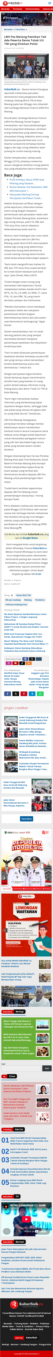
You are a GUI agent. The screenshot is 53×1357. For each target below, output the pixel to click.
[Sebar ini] (7, 693)
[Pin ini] (24, 693)
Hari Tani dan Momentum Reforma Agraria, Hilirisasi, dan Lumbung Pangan (22, 1290)
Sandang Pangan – (29, 1344)
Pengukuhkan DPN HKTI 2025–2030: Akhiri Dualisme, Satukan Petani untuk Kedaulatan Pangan (23, 1260)
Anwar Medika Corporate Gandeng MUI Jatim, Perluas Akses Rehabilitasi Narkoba (32, 743)
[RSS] (29, 663)
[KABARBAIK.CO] (12, 3)
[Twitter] (32, 659)
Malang (28, 600)
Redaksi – (35, 1323)
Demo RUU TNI (23, 595)
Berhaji (5, 1344)
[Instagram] (9, 663)
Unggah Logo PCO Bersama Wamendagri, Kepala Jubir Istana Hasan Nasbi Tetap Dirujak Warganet (38, 679)
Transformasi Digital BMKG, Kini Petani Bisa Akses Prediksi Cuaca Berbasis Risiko (26, 1270)
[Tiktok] (22, 663)
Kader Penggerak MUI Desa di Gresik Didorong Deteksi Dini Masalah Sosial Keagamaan (33, 720)
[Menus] (50, 3)
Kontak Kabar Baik (34, 1329)
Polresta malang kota (16, 604)
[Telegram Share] (32, 693)
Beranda (8, 1323)
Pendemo (40, 600)
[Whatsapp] (40, 693)
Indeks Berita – (17, 1329)
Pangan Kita (45, 1344)
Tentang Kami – (22, 1323)
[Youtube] (15, 663)
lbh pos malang (13, 600)
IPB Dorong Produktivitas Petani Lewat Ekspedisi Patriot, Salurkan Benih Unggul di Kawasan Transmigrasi (25, 1280)
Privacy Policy (42, 1326)
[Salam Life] (39, 659)
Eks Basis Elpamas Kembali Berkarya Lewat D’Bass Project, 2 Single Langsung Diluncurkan (25, 617)
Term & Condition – (25, 1326)
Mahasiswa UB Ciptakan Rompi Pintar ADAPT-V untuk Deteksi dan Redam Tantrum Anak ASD (26, 627)
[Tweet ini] (15, 693)
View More (26, 819)
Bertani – (15, 1344)
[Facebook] (25, 659)
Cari (3, 1064)
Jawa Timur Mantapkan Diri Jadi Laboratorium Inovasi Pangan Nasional (23, 1250)
